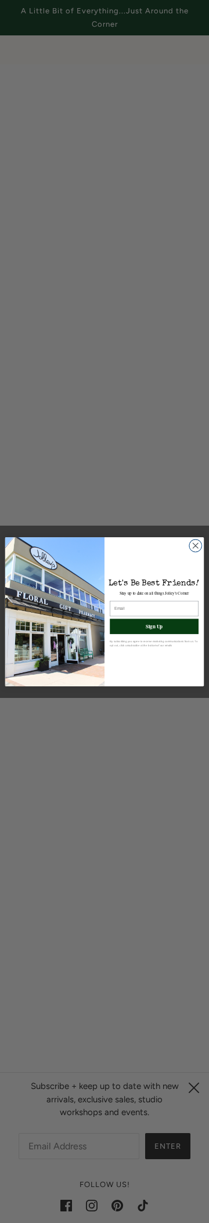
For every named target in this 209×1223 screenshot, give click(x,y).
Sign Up (154, 625)
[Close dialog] (195, 545)
